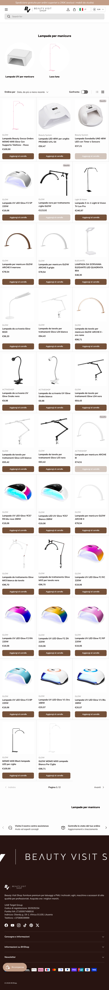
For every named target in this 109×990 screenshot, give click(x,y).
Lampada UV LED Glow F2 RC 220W (90, 579)
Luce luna (54, 76)
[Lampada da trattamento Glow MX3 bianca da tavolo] (18, 554)
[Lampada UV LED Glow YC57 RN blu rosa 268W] (18, 492)
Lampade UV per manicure (19, 76)
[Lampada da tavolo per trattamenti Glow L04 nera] (91, 370)
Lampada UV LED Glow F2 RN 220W (17, 640)
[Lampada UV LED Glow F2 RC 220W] (91, 554)
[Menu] (6, 9)
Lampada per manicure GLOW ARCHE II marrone (17, 266)
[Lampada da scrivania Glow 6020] (18, 305)
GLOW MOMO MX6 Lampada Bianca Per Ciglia (53, 763)
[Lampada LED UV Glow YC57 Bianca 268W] (54, 493)
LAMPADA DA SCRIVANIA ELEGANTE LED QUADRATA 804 (89, 267)
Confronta (74, 92)
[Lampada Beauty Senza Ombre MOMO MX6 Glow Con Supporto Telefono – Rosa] (18, 115)
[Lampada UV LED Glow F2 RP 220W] (91, 615)
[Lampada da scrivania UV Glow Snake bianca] (54, 370)
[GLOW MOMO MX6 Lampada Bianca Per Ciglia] (54, 738)
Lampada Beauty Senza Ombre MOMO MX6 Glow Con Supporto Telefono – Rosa (17, 141)
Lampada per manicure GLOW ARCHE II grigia (54, 266)
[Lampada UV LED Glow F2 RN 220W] (18, 615)
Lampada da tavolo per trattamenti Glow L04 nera (88, 395)
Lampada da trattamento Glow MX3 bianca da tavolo (17, 579)
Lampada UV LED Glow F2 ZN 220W (54, 640)
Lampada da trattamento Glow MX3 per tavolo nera (54, 579)
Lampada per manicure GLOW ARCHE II (90, 517)
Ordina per (10, 92)
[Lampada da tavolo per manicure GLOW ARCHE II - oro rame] (91, 305)
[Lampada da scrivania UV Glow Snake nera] (18, 370)
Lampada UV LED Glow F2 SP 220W (17, 205)
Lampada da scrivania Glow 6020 (16, 330)
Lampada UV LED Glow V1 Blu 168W (90, 701)
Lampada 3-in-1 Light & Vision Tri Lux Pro (90, 205)
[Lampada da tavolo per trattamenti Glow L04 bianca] (54, 305)
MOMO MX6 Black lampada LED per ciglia (16, 763)
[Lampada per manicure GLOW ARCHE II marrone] (18, 241)
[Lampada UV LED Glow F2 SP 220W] (18, 180)
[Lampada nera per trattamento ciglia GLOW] (54, 180)
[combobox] (54, 16)
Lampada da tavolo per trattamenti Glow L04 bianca (53, 330)
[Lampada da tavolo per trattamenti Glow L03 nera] (54, 431)
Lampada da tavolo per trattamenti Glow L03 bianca (16, 456)
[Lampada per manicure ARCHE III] (91, 431)
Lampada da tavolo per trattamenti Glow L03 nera (52, 456)
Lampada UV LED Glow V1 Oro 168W (54, 701)
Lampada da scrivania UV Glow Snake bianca (54, 395)
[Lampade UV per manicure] (20, 57)
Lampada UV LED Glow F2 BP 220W (17, 701)
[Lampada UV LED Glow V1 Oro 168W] (54, 677)
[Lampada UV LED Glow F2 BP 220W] (18, 677)
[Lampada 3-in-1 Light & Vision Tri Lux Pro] (91, 180)
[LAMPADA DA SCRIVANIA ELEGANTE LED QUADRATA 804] (91, 241)
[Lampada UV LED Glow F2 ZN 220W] (54, 615)
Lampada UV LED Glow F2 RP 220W (90, 640)
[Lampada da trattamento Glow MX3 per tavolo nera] (54, 554)
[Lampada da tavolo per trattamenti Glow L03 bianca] (18, 431)
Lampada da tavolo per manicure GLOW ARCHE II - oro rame (89, 331)
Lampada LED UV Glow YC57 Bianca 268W (53, 517)
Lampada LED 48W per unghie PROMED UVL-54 (54, 140)
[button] (74, 9)
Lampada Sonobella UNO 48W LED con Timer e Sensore (90, 140)
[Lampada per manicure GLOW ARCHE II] (91, 492)
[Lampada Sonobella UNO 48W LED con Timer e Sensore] (91, 115)
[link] (21, 787)
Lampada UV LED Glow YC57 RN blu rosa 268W (16, 517)
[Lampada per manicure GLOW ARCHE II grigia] (54, 241)
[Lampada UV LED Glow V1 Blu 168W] (91, 677)
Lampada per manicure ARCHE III (90, 456)
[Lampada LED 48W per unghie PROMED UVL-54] (54, 115)
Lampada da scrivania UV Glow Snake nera (15, 395)
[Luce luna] (54, 57)
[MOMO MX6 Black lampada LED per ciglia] (18, 738)
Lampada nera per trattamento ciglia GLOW (54, 204)
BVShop (14, 983)
